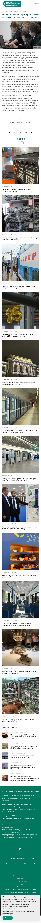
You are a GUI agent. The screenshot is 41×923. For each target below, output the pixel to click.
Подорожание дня (15, 743)
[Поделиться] (9, 132)
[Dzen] (25, 863)
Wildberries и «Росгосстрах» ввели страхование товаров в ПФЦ (22, 757)
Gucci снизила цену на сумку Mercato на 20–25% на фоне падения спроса (24, 747)
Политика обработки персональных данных (20, 892)
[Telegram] (34, 863)
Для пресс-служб (21, 881)
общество (20, 122)
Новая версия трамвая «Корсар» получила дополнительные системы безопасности (16, 624)
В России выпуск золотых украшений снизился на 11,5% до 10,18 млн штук (19, 672)
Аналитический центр (20, 876)
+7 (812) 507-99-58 (23, 830)
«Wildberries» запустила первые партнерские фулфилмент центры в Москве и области (22, 767)
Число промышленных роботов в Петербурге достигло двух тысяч (17, 190)
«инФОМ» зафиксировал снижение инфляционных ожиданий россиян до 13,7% (19, 383)
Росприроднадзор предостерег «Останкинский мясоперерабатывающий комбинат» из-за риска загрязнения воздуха (24, 779)
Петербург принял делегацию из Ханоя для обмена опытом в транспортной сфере (19, 431)
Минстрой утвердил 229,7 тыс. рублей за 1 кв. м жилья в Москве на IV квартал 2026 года (24, 736)
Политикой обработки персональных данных (18, 909)
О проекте (20, 887)
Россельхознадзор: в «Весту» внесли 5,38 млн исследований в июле (18, 720)
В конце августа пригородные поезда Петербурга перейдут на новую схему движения (19, 479)
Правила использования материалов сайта (20, 889)
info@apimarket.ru (16, 832)
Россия (28, 122)
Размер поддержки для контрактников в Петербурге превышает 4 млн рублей (20, 239)
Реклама (20, 884)
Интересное (17, 11)
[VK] (6, 863)
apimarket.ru (11, 798)
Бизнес (4, 717)
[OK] (16, 863)
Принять (8, 918)
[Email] (15, 132)
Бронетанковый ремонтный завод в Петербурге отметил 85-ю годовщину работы (18, 335)
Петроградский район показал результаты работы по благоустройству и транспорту (19, 528)
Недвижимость (14, 732)
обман (12, 122)
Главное (12, 773)
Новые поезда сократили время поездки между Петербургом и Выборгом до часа (18, 287)
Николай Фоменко (7, 11)
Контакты (20, 878)
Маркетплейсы (14, 753)
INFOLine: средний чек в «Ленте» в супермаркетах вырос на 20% (19, 576)
